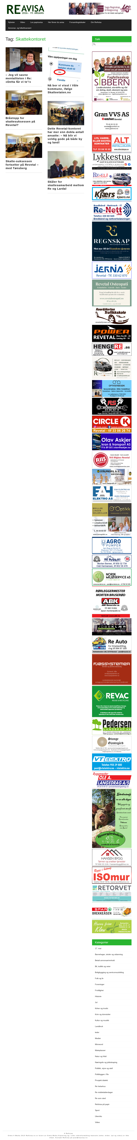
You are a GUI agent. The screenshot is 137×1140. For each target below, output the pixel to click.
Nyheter (11, 22)
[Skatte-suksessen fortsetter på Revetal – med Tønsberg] (24, 157)
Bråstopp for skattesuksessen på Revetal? (20, 121)
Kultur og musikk (102, 1020)
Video (22, 22)
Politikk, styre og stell (104, 1068)
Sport (97, 1110)
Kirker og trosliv (101, 1008)
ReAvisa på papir (102, 1104)
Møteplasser (100, 1050)
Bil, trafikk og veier (103, 966)
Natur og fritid (100, 1056)
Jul (96, 1002)
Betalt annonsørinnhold (105, 960)
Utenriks (98, 1116)
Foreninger (99, 984)
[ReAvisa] (25, 14)
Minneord (99, 1044)
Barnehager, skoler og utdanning (109, 954)
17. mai (98, 948)
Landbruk (99, 1026)
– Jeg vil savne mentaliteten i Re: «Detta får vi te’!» (19, 78)
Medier (98, 1038)
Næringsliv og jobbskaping (106, 1062)
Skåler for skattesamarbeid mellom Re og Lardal (66, 185)
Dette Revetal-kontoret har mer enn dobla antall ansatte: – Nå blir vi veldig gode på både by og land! (66, 135)
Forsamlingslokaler (77, 22)
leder (97, 1032)
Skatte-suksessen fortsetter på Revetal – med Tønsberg (22, 165)
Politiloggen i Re (102, 1074)
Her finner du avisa (56, 22)
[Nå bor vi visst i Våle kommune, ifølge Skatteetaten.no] (66, 81)
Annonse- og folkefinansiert (19, 28)
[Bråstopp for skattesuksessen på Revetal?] (24, 114)
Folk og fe (99, 978)
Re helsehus (100, 1086)
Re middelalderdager (104, 1092)
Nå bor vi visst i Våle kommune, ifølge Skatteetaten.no (63, 89)
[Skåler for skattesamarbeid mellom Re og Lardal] (66, 178)
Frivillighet (99, 990)
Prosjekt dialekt (101, 1080)
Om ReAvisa (96, 22)
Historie (98, 996)
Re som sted (100, 1098)
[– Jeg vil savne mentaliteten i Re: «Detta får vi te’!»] (24, 71)
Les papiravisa (36, 22)
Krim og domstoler (103, 1014)
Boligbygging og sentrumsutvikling (109, 972)
